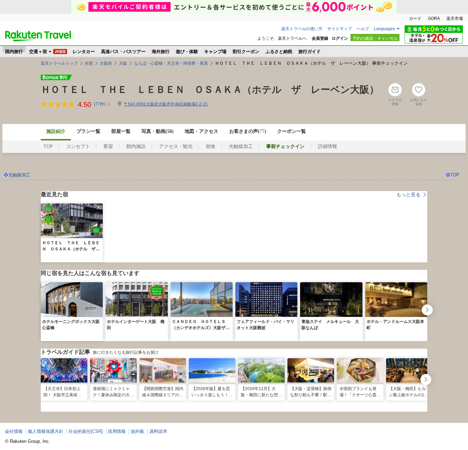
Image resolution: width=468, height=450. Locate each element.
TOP (48, 146)
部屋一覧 (121, 131)
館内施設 (136, 146)
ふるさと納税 (279, 50)
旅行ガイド (309, 50)
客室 (108, 146)
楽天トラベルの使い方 (301, 28)
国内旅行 (14, 50)
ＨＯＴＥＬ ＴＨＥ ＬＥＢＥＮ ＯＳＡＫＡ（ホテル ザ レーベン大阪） (210, 89)
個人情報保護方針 (45, 431)
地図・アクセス (201, 131)
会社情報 (14, 431)
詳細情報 (327, 146)
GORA (434, 18)
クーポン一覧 (291, 131)
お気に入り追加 (418, 102)
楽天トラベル (38, 35)
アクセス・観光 (176, 146)
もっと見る (408, 194)
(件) (100, 104)
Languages (384, 28)
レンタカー (84, 50)
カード (415, 18)
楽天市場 (454, 18)
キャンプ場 (215, 50)
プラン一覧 (88, 131)
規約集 (137, 431)
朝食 (210, 146)
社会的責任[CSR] (86, 431)
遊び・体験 (187, 50)
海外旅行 (161, 50)
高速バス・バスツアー (123, 50)
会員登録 (320, 38)
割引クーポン (246, 50)
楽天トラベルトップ (59, 63)
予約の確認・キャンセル (375, 38)
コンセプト (78, 146)
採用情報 (117, 431)
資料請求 (158, 431)
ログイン (340, 38)
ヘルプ (363, 28)
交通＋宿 (38, 50)
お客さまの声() (247, 131)
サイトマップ (339, 28)
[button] (99, 207)
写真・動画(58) (157, 131)
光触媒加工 (241, 146)
